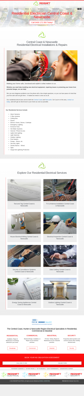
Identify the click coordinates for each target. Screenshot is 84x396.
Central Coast (38, 99)
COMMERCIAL (32, 335)
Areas (27, 9)
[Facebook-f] (78, 9)
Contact (69, 9)
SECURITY (72, 335)
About (16, 9)
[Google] (80, 9)
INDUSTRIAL (52, 335)
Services (40, 9)
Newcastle (48, 99)
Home (5, 9)
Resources (55, 9)
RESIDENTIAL (12, 336)
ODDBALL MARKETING (44, 381)
